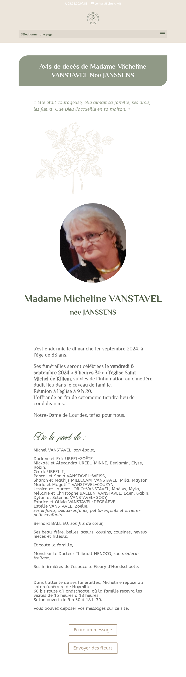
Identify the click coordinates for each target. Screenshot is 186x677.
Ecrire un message (93, 629)
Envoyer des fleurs (93, 648)
